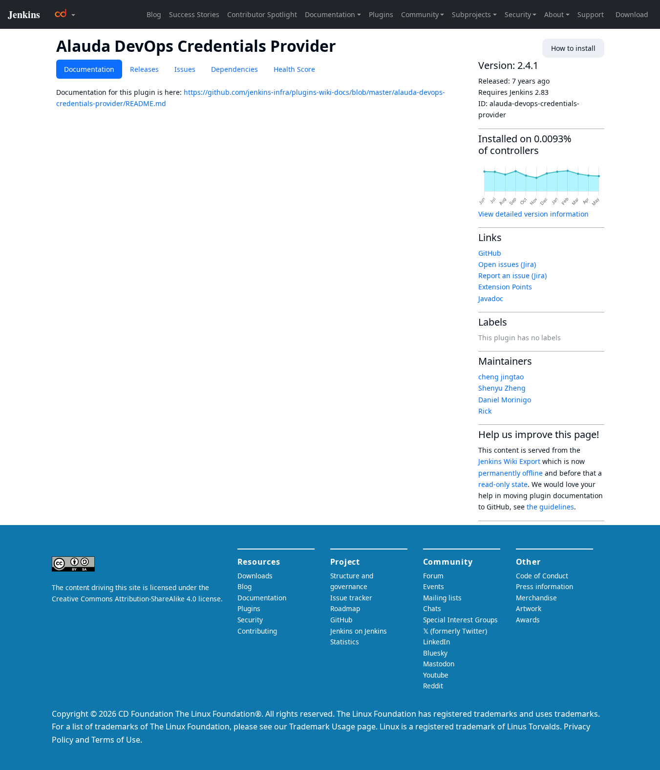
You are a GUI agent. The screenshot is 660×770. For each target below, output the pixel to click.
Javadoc (490, 298)
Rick (484, 411)
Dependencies (234, 69)
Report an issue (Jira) (512, 275)
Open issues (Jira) (507, 264)
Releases (144, 69)
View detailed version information (533, 214)
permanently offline (510, 473)
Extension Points (505, 286)
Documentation (89, 69)
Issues (184, 69)
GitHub (489, 253)
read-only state (503, 484)
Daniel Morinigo (504, 399)
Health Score (294, 69)
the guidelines (550, 506)
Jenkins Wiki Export (509, 461)
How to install (573, 48)
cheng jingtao (501, 376)
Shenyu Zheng (502, 388)
